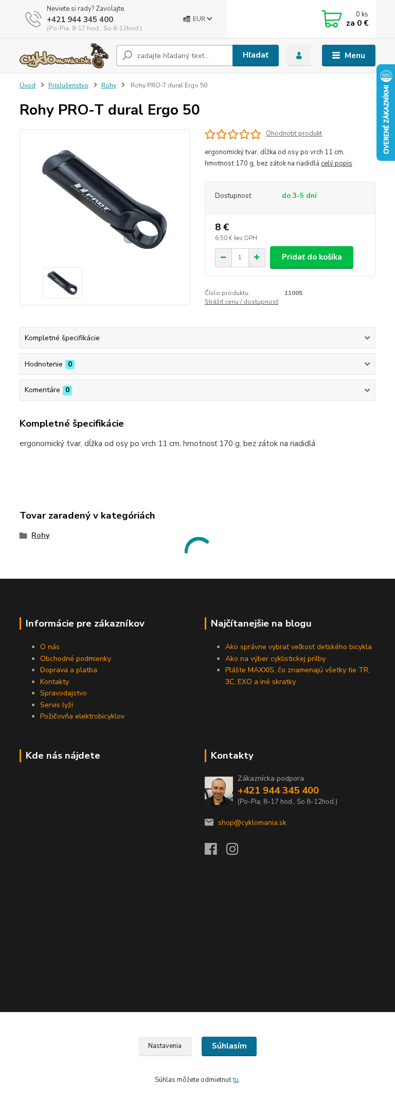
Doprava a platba (68, 670)
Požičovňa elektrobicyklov (82, 716)
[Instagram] (237, 852)
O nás (50, 647)
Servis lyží (56, 705)
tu (236, 1079)
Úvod (27, 85)
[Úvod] (64, 55)
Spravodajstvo (63, 693)
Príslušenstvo (68, 85)
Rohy (108, 85)
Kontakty (54, 682)
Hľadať (255, 55)
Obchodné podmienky (75, 659)
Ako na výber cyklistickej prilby (275, 659)
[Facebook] (215, 852)
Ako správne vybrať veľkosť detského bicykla (298, 647)
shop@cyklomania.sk (252, 822)
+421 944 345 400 (80, 19)
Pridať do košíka (312, 257)
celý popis (336, 163)
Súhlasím (229, 1046)
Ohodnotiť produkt (294, 134)
